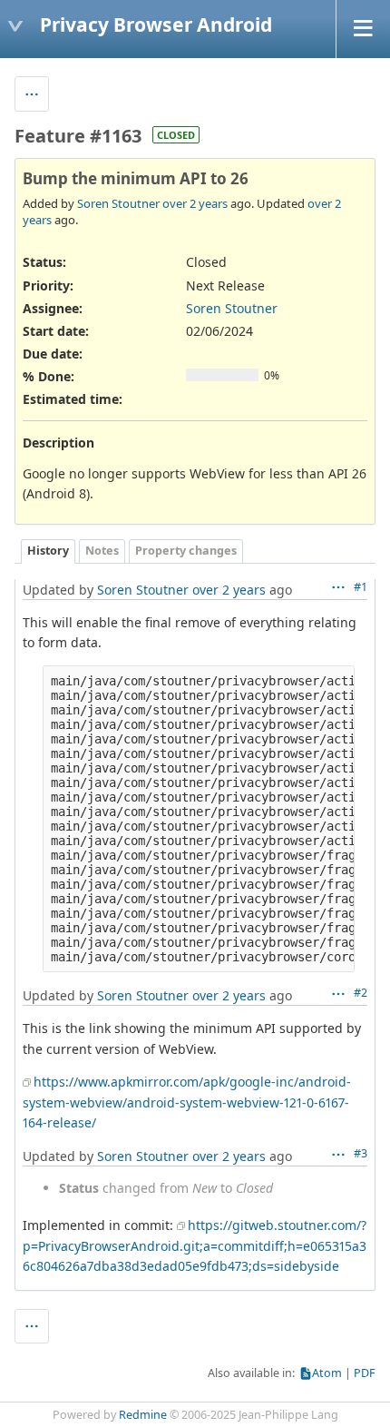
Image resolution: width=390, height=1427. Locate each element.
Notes (102, 550)
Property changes (186, 550)
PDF (364, 1373)
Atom (327, 1373)
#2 (360, 992)
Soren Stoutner (118, 203)
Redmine (143, 1414)
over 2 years (195, 203)
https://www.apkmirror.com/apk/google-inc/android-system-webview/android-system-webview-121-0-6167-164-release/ (187, 1102)
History (48, 550)
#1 (360, 587)
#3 (360, 1153)
